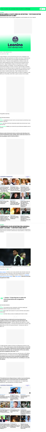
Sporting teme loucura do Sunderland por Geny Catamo (15, 313)
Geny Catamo (3, 272)
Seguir (43, 8)
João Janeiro (18, 276)
